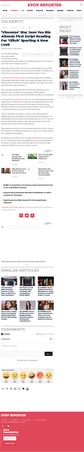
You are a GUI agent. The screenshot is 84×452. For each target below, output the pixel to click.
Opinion (70, 10)
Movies (30, 10)
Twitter (27, 215)
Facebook (21, 215)
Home (5, 10)
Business (50, 10)
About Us (4, 420)
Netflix (30, 27)
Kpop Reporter (19, 207)
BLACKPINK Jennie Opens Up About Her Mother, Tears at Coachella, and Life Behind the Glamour (45, 315)
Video (79, 10)
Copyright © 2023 (7, 207)
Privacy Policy (26, 420)
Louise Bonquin (17, 48)
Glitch (22, 27)
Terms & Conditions (40, 420)
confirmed (35, 140)
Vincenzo (4, 27)
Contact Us (14, 420)
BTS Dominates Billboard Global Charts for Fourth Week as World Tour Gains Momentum (8, 291)
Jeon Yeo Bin (14, 27)
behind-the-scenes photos (15, 78)
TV (23, 10)
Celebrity (14, 10)
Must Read (65, 29)
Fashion (39, 10)
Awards (60, 10)
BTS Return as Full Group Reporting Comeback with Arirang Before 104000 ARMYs (26, 291)
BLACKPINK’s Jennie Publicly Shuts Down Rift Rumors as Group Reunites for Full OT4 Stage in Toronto (45, 291)
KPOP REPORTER (44, 4)
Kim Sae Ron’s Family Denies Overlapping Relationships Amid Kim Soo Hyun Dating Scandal (9, 315)
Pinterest (32, 215)
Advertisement (42, 15)
